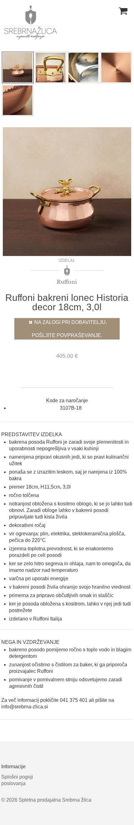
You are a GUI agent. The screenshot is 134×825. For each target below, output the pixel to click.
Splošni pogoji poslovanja (17, 780)
